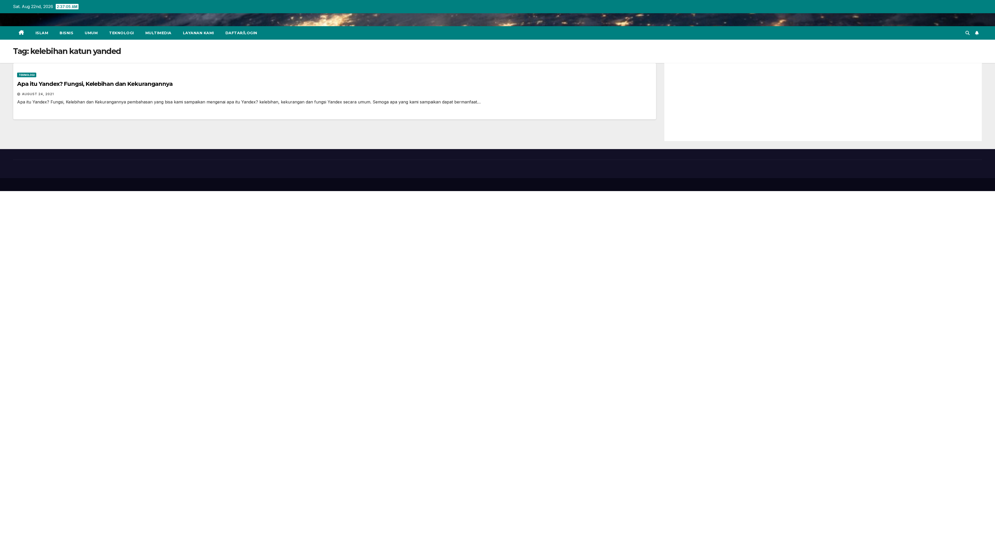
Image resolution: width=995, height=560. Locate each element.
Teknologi (121, 33)
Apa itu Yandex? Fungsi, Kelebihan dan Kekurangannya (95, 83)
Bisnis (66, 33)
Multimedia (158, 33)
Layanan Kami (198, 33)
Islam (41, 33)
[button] (967, 33)
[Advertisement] (823, 102)
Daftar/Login (241, 33)
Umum (91, 33)
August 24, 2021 (38, 94)
